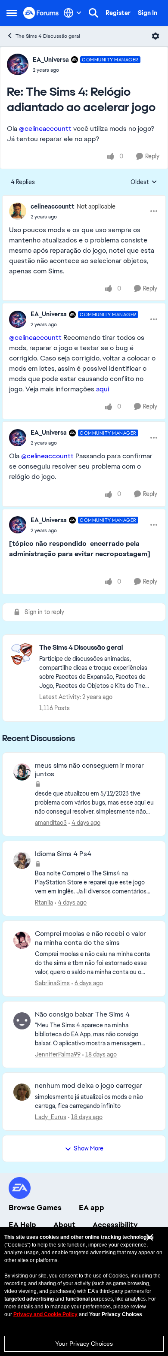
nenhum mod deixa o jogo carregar (88, 1085)
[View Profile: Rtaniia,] (22, 860)
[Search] (93, 13)
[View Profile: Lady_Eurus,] (22, 1092)
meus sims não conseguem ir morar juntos (89, 770)
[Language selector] (72, 12)
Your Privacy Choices (84, 1343)
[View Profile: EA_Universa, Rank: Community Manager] (17, 64)
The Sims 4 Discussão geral (48, 36)
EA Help (22, 1224)
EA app (91, 1207)
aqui (102, 388)
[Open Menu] (155, 36)
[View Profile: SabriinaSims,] (22, 940)
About (64, 1224)
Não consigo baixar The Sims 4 (82, 1014)
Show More (88, 1148)
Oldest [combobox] (144, 182)
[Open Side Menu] (11, 12)
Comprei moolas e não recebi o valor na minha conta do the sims (90, 938)
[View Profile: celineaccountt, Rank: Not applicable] (17, 211)
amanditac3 (51, 822)
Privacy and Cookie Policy (45, 1314)
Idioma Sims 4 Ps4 (63, 854)
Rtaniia (44, 902)
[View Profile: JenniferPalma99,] (22, 1020)
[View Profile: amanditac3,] (22, 772)
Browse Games (35, 1207)
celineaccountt (53, 206)
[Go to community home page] (41, 12)
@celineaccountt (45, 128)
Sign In (147, 13)
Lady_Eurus (50, 1117)
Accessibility (115, 1224)
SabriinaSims (52, 983)
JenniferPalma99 (58, 1054)
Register (118, 13)
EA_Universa (51, 60)
